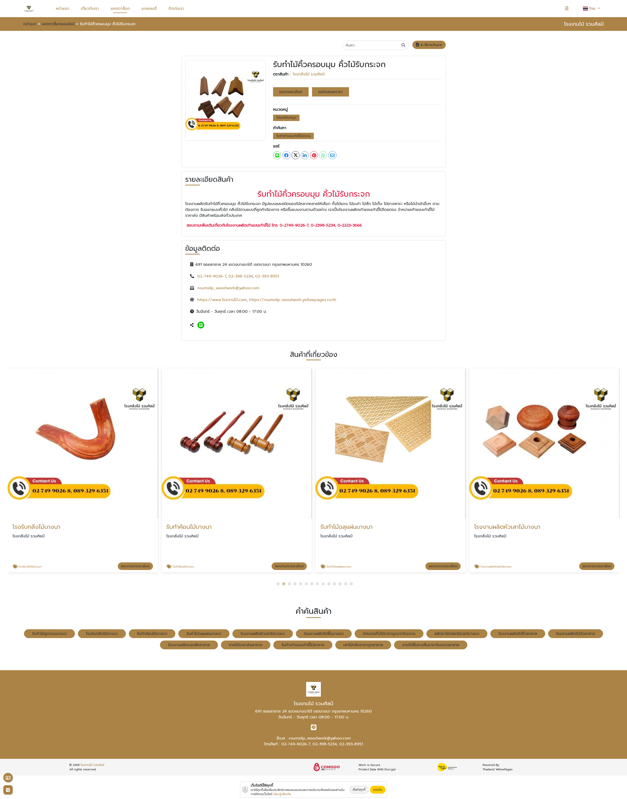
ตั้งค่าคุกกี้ (359, 789)
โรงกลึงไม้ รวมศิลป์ (309, 74)
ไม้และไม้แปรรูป (286, 117)
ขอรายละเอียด (290, 92)
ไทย (593, 9)
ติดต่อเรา (176, 9)
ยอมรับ (377, 789)
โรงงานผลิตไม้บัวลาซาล (575, 634)
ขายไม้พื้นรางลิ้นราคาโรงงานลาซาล (430, 645)
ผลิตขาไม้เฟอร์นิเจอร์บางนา (456, 634)
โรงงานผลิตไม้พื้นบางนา (324, 634)
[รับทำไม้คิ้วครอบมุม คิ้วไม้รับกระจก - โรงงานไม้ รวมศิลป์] (225, 100)
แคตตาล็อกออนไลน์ (58, 24)
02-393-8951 (267, 276)
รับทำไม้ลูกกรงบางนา (49, 634)
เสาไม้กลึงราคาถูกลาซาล (363, 645)
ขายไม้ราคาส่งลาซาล (245, 645)
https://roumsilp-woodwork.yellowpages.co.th (292, 300)
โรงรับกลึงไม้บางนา (102, 634)
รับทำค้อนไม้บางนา (152, 634)
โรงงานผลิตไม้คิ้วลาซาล (517, 634)
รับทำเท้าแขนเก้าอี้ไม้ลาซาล (293, 135)
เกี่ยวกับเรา (90, 9)
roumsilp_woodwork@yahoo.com (228, 288)
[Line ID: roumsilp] (201, 325)
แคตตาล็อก (120, 9)
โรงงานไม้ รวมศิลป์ (92, 765)
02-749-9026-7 (211, 276)
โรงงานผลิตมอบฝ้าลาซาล (189, 645)
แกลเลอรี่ (149, 9)
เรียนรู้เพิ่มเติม (282, 794)
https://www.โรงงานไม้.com (222, 300)
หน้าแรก (62, 9)
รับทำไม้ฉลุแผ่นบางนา (203, 634)
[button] (278, 583)
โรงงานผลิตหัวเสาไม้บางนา (263, 634)
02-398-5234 (241, 276)
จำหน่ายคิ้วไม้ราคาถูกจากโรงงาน (389, 634)
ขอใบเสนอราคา (330, 92)
